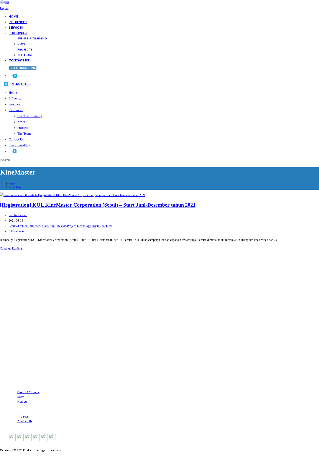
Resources (16, 110)
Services (14, 104)
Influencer (16, 98)
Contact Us (16, 139)
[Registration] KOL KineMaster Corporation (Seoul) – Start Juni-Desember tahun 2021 (98, 205)
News (21, 122)
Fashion (23, 226)
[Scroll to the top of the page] (1, 454)
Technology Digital (88, 226)
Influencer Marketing (41, 226)
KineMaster (15, 187)
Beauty (13, 226)
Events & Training (29, 116)
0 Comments (16, 231)
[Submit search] (42, 160)
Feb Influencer (18, 215)
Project (71, 226)
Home (13, 92)
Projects (22, 127)
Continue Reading (12, 248)
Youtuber (106, 226)
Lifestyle (60, 226)
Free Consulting (19, 145)
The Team (24, 133)
